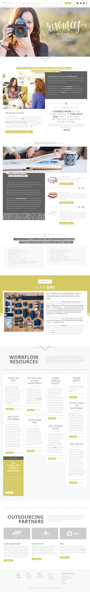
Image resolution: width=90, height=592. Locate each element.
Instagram (84, 3)
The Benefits (28, 576)
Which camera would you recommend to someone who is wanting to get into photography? (67, 260)
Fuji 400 (66, 307)
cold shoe (66, 312)
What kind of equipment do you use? (17, 249)
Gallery (33, 3)
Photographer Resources (67, 573)
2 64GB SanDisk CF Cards (62, 313)
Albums (50, 576)
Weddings (39, 575)
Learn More (8, 560)
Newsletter (64, 580)
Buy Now (9, 409)
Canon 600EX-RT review (58, 322)
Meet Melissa (29, 575)
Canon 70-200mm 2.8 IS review (70, 320)
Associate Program (66, 576)
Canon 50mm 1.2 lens (61, 308)
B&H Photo (64, 325)
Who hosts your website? (15, 256)
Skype (23, 118)
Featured (28, 577)
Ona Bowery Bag (56, 307)
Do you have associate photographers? (60, 258)
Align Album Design (21, 198)
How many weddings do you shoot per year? (19, 251)
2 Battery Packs (78, 310)
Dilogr (55, 447)
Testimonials (51, 577)
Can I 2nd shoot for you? (15, 253)
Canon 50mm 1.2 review (57, 320)
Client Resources (52, 579)
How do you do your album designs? (17, 260)
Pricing (50, 575)
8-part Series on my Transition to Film (70, 318)
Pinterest (86, 3)
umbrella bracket (58, 312)
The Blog (18, 577)
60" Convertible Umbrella (75, 312)
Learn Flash (64, 579)
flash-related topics (22, 121)
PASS (82, 549)
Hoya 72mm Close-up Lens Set (66, 305)
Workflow (69, 40)
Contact (57, 3)
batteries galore (50, 313)
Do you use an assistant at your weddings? (61, 256)
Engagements (40, 576)
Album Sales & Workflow (67, 36)
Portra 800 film (72, 307)
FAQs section (69, 86)
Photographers (46, 3)
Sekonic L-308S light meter (52, 305)
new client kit (38, 398)
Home (23, 3)
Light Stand (49, 312)
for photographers (67, 88)
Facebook (77, 3)
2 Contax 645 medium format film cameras (71, 301)
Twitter (80, 3)
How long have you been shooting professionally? (62, 251)
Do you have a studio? (56, 253)
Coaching (53, 36)
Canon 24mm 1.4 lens (71, 308)
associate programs (10, 121)
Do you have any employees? (58, 254)
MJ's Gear (59, 40)
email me (63, 92)
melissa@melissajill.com (55, 587)
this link (53, 332)
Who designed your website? (16, 254)
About (28, 3)
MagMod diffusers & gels (68, 310)
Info (37, 3)
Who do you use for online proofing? (17, 258)
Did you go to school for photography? (60, 249)
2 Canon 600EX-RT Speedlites (55, 310)
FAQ (53, 40)
